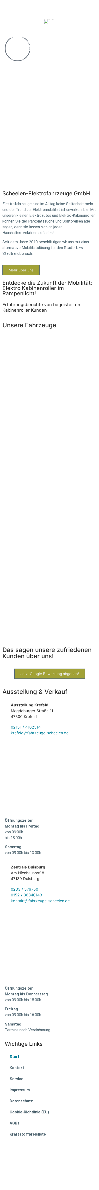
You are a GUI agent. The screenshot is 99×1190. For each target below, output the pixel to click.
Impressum (20, 1090)
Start (14, 1056)
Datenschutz (21, 1101)
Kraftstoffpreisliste (28, 1134)
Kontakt (17, 1067)
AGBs (14, 1123)
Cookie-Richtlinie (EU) (29, 1112)
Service (16, 1079)
